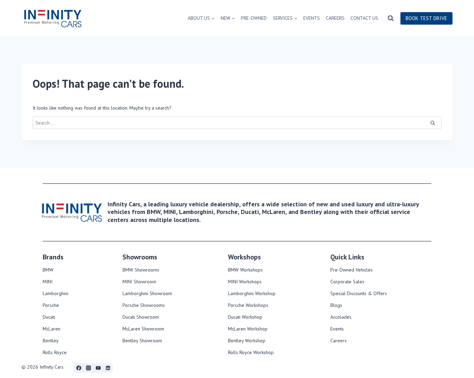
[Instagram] (88, 368)
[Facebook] (79, 368)
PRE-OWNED (254, 18)
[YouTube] (98, 368)
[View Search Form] (390, 18)
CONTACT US (364, 18)
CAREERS (335, 18)
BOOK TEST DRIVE (426, 18)
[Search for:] (237, 123)
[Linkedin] (108, 368)
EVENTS (311, 18)
